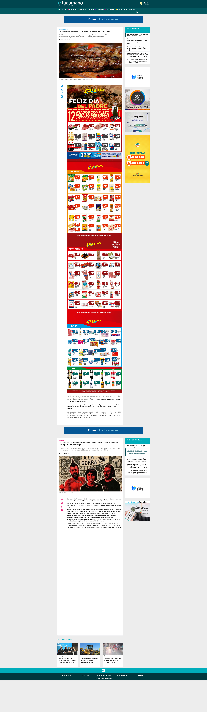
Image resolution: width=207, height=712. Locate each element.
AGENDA (140, 675)
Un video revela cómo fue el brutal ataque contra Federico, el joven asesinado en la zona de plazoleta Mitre (112, 662)
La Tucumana (110, 9)
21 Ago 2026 (63, 656)
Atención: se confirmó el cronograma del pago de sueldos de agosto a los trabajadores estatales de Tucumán (137, 48)
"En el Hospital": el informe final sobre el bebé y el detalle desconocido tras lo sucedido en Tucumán (137, 61)
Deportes (83, 9)
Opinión (91, 9)
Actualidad (62, 9)
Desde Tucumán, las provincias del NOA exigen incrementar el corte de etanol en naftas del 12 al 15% (67, 662)
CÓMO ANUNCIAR (122, 675)
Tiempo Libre (73, 9)
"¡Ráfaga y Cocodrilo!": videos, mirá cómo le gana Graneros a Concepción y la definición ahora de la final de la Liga (137, 55)
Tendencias (100, 9)
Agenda (119, 9)
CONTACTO (84, 675)
